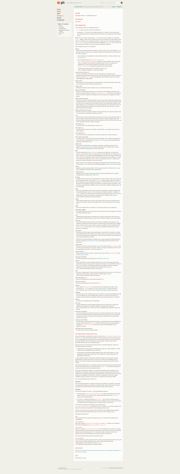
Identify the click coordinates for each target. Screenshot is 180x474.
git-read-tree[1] (105, 258)
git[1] (98, 293)
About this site (63, 468)
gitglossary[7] (117, 450)
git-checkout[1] (111, 164)
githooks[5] (114, 193)
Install (59, 18)
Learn (59, 11)
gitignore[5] (99, 249)
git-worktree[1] (94, 175)
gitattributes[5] (84, 254)
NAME (60, 25)
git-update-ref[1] (112, 272)
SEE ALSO (61, 32)
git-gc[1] (103, 450)
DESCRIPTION (62, 28)
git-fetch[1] (118, 182)
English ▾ (119, 6)
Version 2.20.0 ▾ (79, 6)
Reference (60, 15)
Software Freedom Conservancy (116, 468)
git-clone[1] (83, 57)
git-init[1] (77, 450)
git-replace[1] (97, 140)
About (59, 9)
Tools (58, 13)
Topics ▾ (114, 6)
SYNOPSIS (61, 27)
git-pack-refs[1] (88, 147)
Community (60, 20)
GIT (60, 34)
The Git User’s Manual (80, 452)
